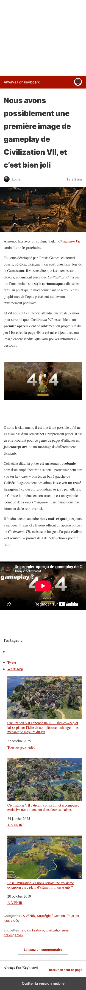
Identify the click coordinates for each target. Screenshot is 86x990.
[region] (43, 37)
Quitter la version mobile (43, 983)
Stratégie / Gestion (51, 916)
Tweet (11, 662)
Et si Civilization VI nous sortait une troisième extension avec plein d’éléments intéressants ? (40, 884)
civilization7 (35, 930)
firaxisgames (13, 935)
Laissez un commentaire (43, 950)
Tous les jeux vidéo (21, 747)
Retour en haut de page (65, 970)
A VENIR (14, 824)
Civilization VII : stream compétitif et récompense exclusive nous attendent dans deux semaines (43, 807)
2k (23, 930)
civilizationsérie (57, 930)
